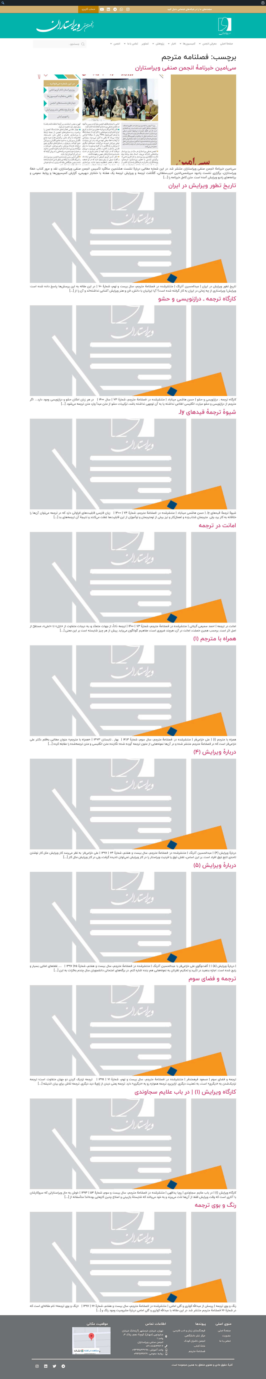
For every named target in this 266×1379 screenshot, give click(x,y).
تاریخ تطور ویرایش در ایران (202, 186)
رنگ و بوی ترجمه (215, 1205)
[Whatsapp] (121, 9)
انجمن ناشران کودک (194, 1341)
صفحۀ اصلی (226, 44)
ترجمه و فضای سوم (212, 979)
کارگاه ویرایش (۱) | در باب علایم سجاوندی (185, 1092)
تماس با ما (132, 44)
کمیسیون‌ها (189, 44)
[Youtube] (102, 9)
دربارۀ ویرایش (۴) (215, 752)
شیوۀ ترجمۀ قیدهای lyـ (207, 412)
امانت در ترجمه (217, 525)
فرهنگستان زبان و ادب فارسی (189, 1330)
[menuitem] (263, 3)
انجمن (117, 44)
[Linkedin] (108, 9)
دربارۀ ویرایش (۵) (215, 865)
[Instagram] (128, 9)
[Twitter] (54, 1366)
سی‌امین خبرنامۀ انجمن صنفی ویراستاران (185, 68)
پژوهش (160, 44)
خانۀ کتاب (199, 1346)
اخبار (173, 44)
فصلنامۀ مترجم (197, 1351)
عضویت (226, 1335)
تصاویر (145, 44)
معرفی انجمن (209, 44)
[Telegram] (115, 9)
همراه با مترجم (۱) (214, 639)
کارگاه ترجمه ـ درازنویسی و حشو (197, 299)
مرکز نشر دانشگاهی (195, 1335)
